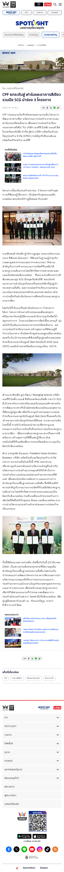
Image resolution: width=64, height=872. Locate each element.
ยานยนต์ (54, 12)
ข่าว (26, 12)
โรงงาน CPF (49, 678)
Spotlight (30, 45)
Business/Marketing (14, 34)
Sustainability (50, 34)
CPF (5, 678)
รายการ (40, 12)
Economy (33, 34)
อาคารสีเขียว (17, 678)
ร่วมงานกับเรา (29, 868)
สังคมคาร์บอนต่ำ (33, 678)
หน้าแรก (21, 45)
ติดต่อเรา (44, 868)
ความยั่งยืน (42, 45)
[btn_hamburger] (60, 4)
